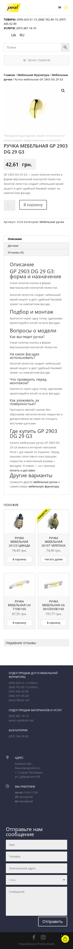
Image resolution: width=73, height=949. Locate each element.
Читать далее (54, 559)
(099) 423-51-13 (26, 19)
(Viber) (33, 683)
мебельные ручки (45, 482)
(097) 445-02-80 (19, 691)
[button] (63, 90)
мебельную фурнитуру (44, 486)
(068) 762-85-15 (48, 19)
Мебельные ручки (52, 222)
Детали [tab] (13, 245)
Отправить (52, 921)
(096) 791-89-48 (19, 696)
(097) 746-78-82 (19, 736)
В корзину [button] (19, 559)
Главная (9, 75)
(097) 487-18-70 (26, 28)
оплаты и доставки (22, 470)
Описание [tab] (15, 239)
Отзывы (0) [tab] (16, 252)
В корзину (33, 204)
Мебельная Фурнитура (33, 75)
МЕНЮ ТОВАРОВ (39, 60)
